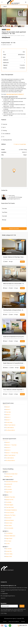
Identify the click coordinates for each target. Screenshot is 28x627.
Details (22, 261)
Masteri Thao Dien (10, 497)
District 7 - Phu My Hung (12, 452)
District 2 (8, 409)
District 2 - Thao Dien (11, 445)
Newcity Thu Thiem (10, 515)
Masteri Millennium (10, 536)
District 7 (8, 420)
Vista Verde (9, 525)
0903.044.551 (23, 625)
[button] (14, 170)
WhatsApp (19, 197)
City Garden (9, 489)
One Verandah (9, 528)
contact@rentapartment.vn (8, 596)
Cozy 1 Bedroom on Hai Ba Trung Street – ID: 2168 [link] (15, 389)
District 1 (8, 407)
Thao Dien (8, 412)
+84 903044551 (12, 197)
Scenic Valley (9, 554)
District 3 (8, 414)
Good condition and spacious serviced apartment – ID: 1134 (13, 102)
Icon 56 (7, 543)
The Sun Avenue (10, 512)
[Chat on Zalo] (6, 625)
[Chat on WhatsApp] (10, 625)
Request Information (14, 228)
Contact (23, 621)
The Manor (8, 487)
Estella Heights (9, 505)
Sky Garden (9, 548)
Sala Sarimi (8, 518)
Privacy (5, 621)
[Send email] (2, 625)
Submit (22, 606)
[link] (14, 247)
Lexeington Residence (11, 510)
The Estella (8, 502)
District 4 (8, 417)
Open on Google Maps (20, 144)
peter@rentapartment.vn (14, 198)
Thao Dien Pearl (10, 507)
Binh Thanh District (10, 425)
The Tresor (8, 541)
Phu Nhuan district (10, 430)
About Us (3, 598)
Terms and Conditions (14, 621)
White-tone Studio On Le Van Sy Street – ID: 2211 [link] (14, 283)
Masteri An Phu (9, 499)
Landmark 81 (9, 484)
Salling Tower (9, 476)
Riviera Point (9, 556)
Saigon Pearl (9, 492)
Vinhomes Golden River (12, 474)
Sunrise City (9, 551)
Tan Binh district (10, 427)
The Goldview (9, 533)
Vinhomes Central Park (12, 481)
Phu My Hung (9, 422)
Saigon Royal (9, 538)
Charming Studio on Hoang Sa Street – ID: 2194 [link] (14, 310)
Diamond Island (10, 520)
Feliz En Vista (9, 523)
